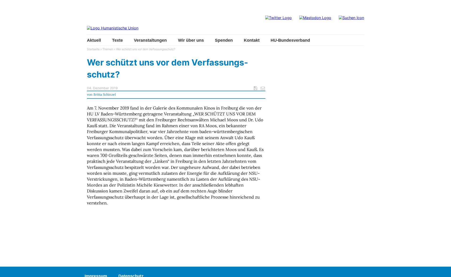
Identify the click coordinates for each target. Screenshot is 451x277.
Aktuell (94, 40)
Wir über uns (191, 40)
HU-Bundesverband (290, 40)
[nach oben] (442, 268)
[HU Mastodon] (315, 18)
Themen (107, 49)
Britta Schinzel (104, 94)
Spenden (224, 40)
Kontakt (252, 40)
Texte (117, 40)
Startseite (93, 49)
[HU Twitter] (278, 18)
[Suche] (351, 18)
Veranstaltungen (150, 40)
